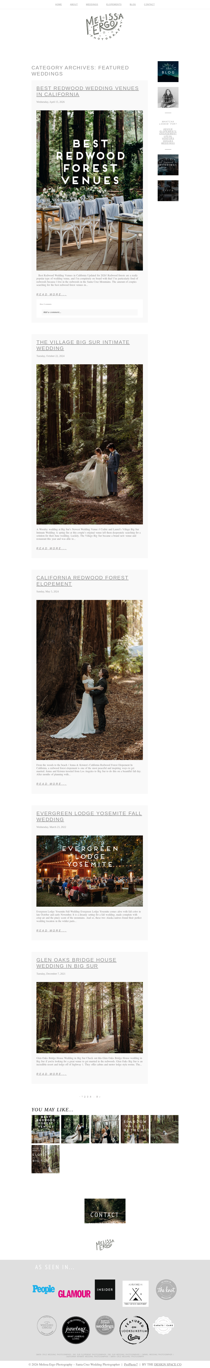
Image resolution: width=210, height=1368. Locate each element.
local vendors (168, 137)
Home (58, 4)
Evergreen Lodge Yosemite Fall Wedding (89, 816)
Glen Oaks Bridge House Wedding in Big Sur (76, 963)
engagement (168, 134)
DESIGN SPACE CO (167, 1364)
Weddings (92, 4)
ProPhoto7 (131, 1364)
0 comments (46, 304)
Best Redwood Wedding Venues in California (87, 91)
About (74, 4)
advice (168, 129)
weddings (168, 143)
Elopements (114, 4)
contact (149, 4)
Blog (133, 4)
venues (168, 141)
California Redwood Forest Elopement (82, 581)
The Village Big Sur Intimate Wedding (83, 345)
